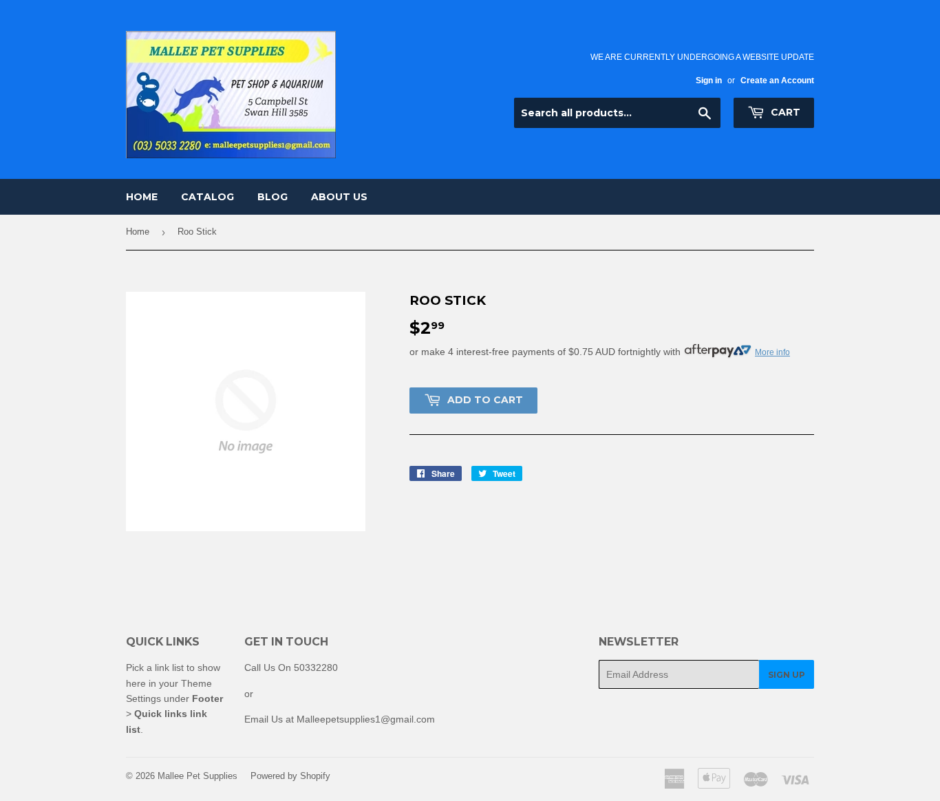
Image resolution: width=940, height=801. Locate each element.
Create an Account (777, 80)
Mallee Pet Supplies (197, 776)
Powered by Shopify (290, 776)
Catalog (207, 197)
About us (339, 197)
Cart (784, 112)
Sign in (709, 80)
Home (142, 197)
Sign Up (786, 675)
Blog (272, 197)
